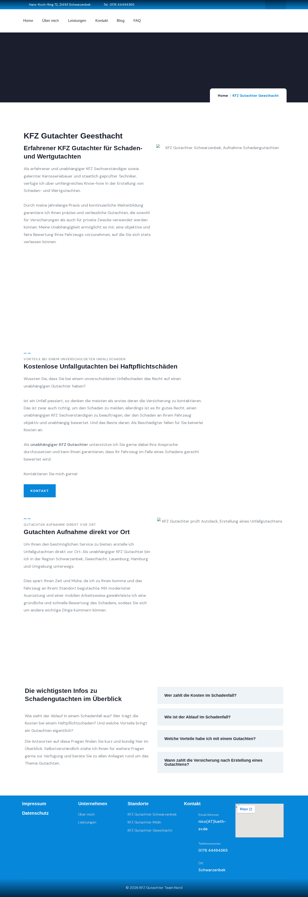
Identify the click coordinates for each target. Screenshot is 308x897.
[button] (220, 695)
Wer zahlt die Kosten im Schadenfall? (200, 695)
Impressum (34, 803)
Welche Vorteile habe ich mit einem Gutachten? (210, 738)
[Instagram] (280, 4)
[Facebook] (270, 4)
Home (223, 95)
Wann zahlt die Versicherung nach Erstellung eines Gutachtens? (213, 762)
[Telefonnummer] (189, 848)
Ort (200, 863)
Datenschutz (35, 813)
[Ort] (189, 867)
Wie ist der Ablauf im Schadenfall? (197, 717)
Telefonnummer (209, 843)
